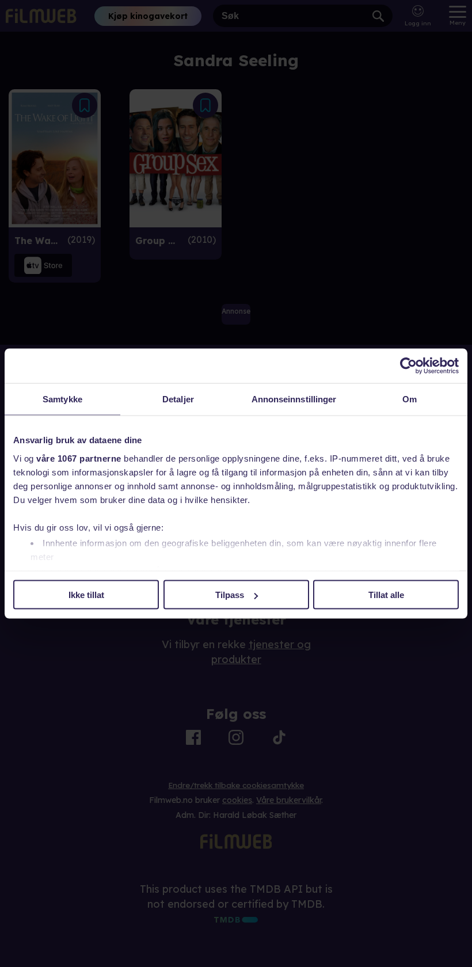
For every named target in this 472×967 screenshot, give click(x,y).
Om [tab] (409, 399)
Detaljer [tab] (178, 399)
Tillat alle (386, 595)
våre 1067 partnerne (78, 458)
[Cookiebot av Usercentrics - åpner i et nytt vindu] (408, 366)
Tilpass (229, 595)
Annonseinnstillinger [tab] (294, 399)
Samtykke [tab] (62, 399)
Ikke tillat (86, 595)
